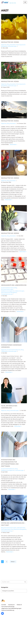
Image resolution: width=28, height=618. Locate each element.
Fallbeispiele (4, 351)
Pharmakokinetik (5, 529)
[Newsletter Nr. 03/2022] (14, 162)
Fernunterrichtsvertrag (7, 606)
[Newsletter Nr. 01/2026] (14, 27)
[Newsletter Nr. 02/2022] (14, 218)
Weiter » (13, 561)
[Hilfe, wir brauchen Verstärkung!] (14, 390)
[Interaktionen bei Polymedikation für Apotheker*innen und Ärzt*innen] (14, 444)
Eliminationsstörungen (7, 289)
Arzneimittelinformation (7, 287)
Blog (8, 44)
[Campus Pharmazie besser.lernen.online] (9, 2)
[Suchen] (25, 581)
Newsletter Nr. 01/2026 (10, 42)
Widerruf (19, 604)
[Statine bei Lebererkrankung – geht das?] (14, 507)
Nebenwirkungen (19, 291)
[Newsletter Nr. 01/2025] (14, 70)
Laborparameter (21, 527)
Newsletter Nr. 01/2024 (10, 121)
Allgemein (3, 44)
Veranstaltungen (12, 46)
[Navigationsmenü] (25, 2)
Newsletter (13, 44)
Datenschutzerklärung (7, 610)
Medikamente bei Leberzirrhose (14, 285)
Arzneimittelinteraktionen (13, 349)
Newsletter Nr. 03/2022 (10, 178)
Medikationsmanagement (8, 291)
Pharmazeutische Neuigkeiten (9, 292)
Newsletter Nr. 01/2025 (10, 81)
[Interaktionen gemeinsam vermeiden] (14, 329)
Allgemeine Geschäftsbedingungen (11, 608)
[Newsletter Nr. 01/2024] (14, 109)
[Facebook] (2, 613)
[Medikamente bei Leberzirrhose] (14, 270)
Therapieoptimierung (6, 294)
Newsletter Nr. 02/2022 (10, 233)
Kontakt (3, 604)
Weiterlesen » (13, 144)
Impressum (11, 604)
